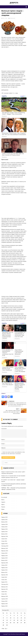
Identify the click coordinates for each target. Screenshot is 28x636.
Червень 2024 (4, 529)
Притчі (2, 504)
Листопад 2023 (4, 546)
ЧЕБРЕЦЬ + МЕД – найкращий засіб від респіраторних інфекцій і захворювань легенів (13, 488)
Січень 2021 (4, 594)
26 (17, 622)
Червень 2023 (4, 555)
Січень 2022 (4, 579)
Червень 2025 (4, 517)
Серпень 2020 (4, 599)
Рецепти (3, 507)
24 (10, 622)
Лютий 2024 (4, 539)
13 (21, 618)
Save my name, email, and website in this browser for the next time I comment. (13, 453)
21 (24, 620)
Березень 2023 (4, 563)
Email (3, 444)
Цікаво (2, 509)
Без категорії (4, 497)
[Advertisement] (14, 59)
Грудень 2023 (4, 543)
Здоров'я (3, 502)
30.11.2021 (5, 18)
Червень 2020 (4, 603)
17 (10, 620)
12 (17, 618)
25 (14, 622)
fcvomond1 (12, 18)
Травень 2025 (4, 519)
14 (24, 618)
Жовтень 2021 (4, 587)
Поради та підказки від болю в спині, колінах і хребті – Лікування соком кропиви (13, 472)
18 (14, 620)
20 (21, 620)
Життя (2, 500)
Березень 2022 (4, 575)
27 (21, 622)
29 (3, 625)
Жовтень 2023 (4, 548)
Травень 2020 (4, 606)
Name (3, 439)
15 (3, 620)
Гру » (6, 628)
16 (7, 620)
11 (14, 618)
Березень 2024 (4, 536)
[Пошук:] (14, 462)
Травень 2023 (4, 558)
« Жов (2, 628)
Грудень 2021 (4, 582)
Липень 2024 (4, 527)
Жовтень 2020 (4, 596)
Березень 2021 (4, 589)
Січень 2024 (4, 541)
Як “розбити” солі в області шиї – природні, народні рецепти (12, 480)
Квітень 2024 (4, 534)
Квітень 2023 (4, 560)
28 (24, 622)
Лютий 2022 (4, 577)
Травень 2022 (4, 570)
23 (7, 622)
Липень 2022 (4, 565)
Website (3, 448)
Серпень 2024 (4, 524)
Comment (4, 428)
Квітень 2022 (4, 572)
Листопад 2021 (4, 584)
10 (10, 618)
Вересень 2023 (4, 551)
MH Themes (22, 634)
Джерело (3, 393)
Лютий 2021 (4, 591)
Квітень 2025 (4, 522)
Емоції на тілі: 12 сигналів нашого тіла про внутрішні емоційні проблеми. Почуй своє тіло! (13, 476)
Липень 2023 (4, 553)
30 (7, 625)
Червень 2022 (4, 567)
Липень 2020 (4, 601)
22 (3, 622)
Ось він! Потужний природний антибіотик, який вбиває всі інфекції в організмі (13, 484)
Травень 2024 (4, 531)
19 (17, 620)
